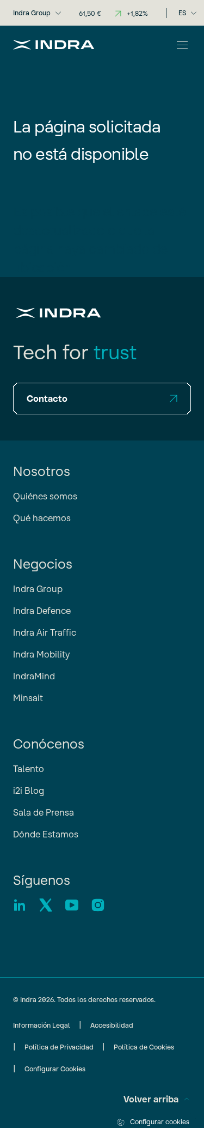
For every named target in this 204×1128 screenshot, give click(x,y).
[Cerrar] (182, 44)
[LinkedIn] (19, 905)
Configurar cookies (159, 1122)
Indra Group (32, 13)
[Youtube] (71, 905)
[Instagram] (97, 905)
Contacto (47, 398)
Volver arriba (150, 1099)
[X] (45, 905)
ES (182, 13)
